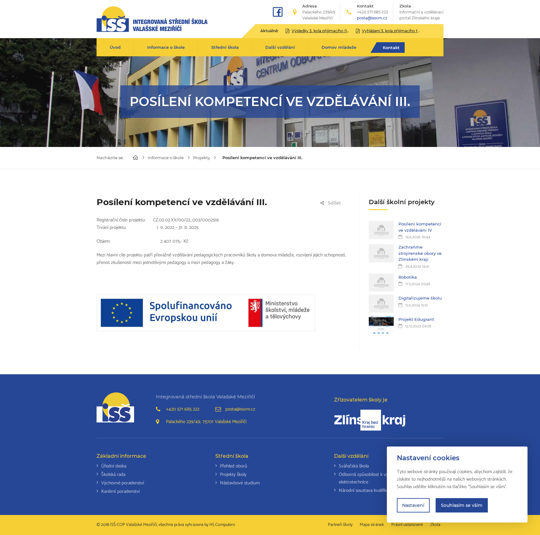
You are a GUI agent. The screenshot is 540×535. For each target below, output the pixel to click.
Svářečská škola (354, 466)
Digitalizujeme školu (420, 297)
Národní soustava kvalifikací (365, 490)
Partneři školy (340, 524)
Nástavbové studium (240, 483)
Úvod (115, 47)
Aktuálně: (269, 30)
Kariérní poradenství (120, 491)
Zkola (421, 11)
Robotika (407, 277)
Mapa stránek (372, 524)
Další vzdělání (280, 47)
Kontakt (391, 47)
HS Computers (222, 524)
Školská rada (113, 474)
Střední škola (225, 47)
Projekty (201, 157)
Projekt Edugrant (416, 319)
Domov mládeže (339, 47)
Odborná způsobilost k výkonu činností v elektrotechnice (378, 478)
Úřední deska (113, 466)
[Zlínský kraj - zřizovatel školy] (369, 420)
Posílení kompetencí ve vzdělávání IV (419, 227)
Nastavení (413, 505)
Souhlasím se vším (461, 505)
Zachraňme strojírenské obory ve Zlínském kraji (420, 253)
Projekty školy (233, 474)
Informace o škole (166, 47)
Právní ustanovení (407, 524)
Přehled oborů (233, 466)
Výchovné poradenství (122, 483)
